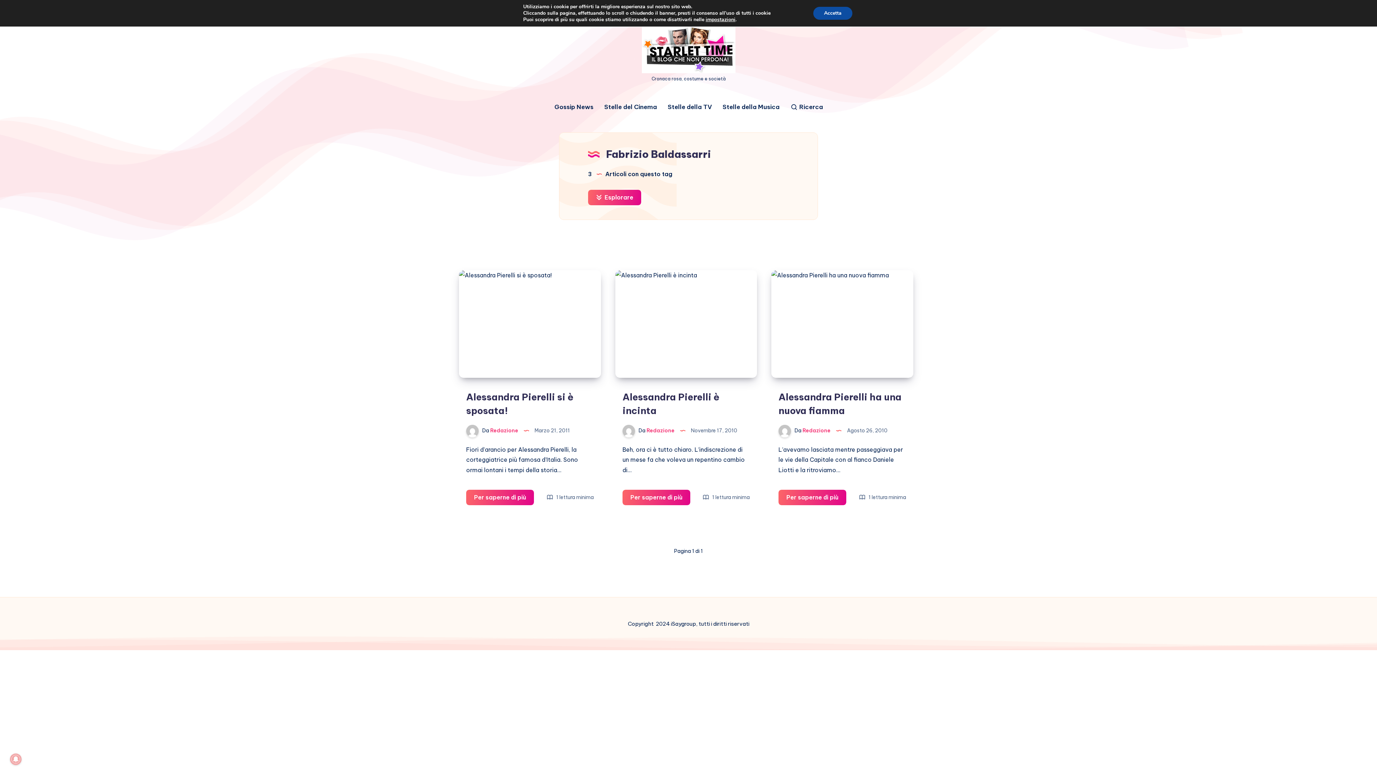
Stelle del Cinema (630, 107)
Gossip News (573, 107)
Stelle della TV (690, 107)
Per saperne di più (504, 499)
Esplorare (618, 197)
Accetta (833, 13)
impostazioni (720, 20)
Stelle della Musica (751, 107)
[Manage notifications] (16, 759)
